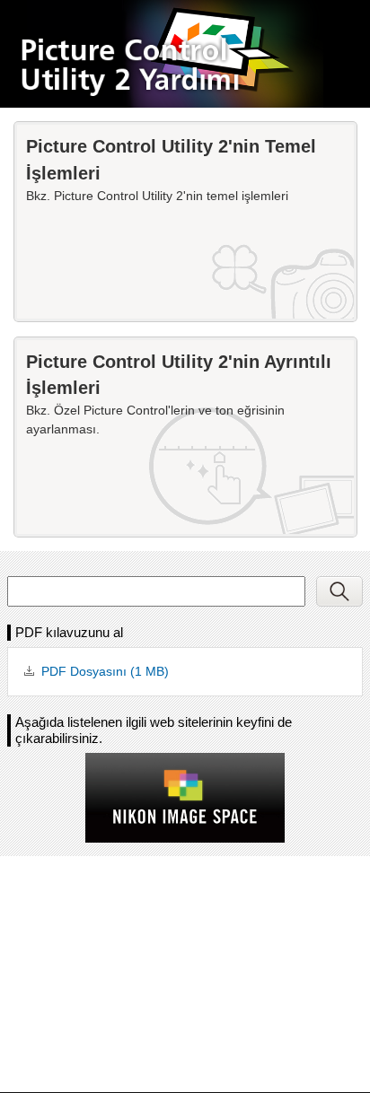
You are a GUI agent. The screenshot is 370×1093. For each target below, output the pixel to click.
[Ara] (339, 591)
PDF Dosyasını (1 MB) (105, 671)
